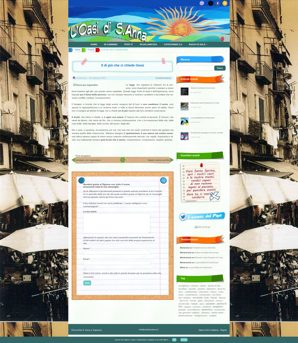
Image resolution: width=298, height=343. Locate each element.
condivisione (191, 295)
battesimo (211, 289)
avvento (201, 289)
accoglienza (183, 286)
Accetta (184, 340)
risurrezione (219, 310)
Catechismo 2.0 (173, 44)
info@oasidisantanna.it (148, 330)
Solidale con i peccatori (88, 160)
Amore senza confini (159, 160)
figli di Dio (184, 301)
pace (202, 304)
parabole (210, 303)
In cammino (110, 44)
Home (94, 44)
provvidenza (194, 309)
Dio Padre (216, 295)
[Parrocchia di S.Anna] (149, 41)
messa (219, 301)
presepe (182, 310)
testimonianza (185, 315)
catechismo (203, 292)
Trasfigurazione (200, 316)
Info (174, 340)
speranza (205, 313)
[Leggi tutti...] (202, 222)
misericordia (183, 304)
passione (197, 307)
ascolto (192, 289)
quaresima (207, 309)
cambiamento (191, 292)
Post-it (128, 44)
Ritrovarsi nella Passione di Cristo (205, 103)
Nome (86, 248)
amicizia (194, 286)
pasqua (187, 307)
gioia (200, 300)
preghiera (217, 306)
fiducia (222, 297)
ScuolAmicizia (148, 44)
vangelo (212, 315)
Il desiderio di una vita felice (204, 248)
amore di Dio (214, 285)
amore (203, 286)
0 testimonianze (163, 78)
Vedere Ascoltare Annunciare (203, 88)
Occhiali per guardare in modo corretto (207, 133)
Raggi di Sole (197, 44)
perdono (207, 307)
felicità (214, 298)
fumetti (193, 301)
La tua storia (90, 211)
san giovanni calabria (188, 312)
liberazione (209, 301)
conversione (204, 295)
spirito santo (218, 312)
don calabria (184, 297)
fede (206, 297)
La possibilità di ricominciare (203, 118)
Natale (194, 303)
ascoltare (182, 289)
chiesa (213, 292)
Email (86, 259)
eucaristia (197, 297)
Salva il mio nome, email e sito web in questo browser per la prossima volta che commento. (122, 275)
